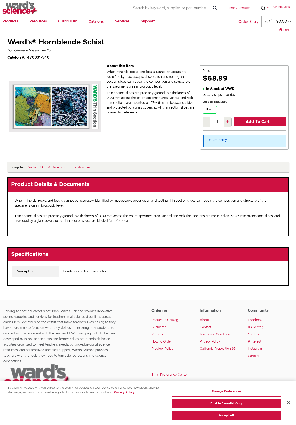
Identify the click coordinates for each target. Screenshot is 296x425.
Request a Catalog (164, 320)
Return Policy (217, 140)
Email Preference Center (169, 374)
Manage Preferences (226, 391)
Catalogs (96, 21)
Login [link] (231, 7)
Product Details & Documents (50, 184)
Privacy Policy (210, 341)
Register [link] (244, 7)
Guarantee (158, 327)
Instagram (255, 348)
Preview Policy (162, 348)
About (204, 320)
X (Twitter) (256, 327)
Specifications (29, 254)
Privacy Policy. (125, 392)
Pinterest (254, 341)
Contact (205, 327)
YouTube (254, 334)
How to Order (161, 341)
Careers (253, 356)
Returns (157, 334)
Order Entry (248, 22)
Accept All (226, 415)
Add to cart (258, 122)
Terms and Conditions (216, 334)
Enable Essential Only (226, 403)
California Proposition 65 (218, 348)
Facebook (255, 320)
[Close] (289, 403)
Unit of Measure (215, 102)
